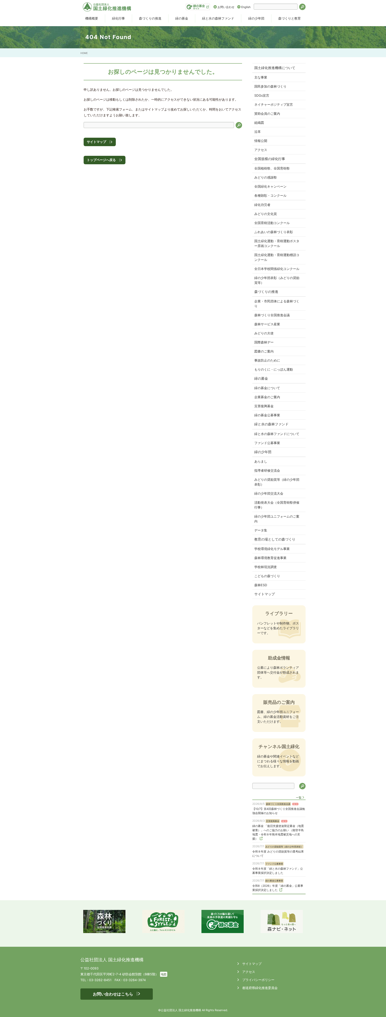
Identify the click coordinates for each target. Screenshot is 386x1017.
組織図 (259, 123)
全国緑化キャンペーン (270, 186)
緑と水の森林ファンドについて (276, 434)
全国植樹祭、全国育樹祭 (272, 168)
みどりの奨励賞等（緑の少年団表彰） (276, 481)
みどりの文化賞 (265, 214)
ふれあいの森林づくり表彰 (273, 232)
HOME (84, 53)
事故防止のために (267, 360)
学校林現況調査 (265, 567)
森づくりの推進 (150, 18)
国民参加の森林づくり (270, 86)
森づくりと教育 (289, 18)
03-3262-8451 (100, 980)
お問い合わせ (226, 7)
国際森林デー (264, 342)
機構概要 (91, 18)
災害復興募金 (264, 406)
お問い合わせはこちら (113, 994)
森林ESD (260, 585)
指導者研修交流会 (267, 470)
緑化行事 (118, 18)
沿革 (257, 132)
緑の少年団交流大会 (268, 493)
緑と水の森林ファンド (218, 18)
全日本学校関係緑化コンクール (276, 269)
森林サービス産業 (267, 324)
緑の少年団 (256, 18)
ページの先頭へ (377, 1008)
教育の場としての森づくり (274, 539)
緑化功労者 (262, 205)
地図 (163, 974)
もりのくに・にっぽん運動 (273, 369)
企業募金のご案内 (267, 397)
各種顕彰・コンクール (270, 195)
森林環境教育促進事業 (270, 558)
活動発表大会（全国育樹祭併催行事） (276, 504)
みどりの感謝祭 (265, 177)
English (245, 7)
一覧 (299, 797)
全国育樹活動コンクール (272, 223)
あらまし (260, 461)
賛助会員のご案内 (267, 114)
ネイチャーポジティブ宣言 (273, 104)
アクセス (260, 150)
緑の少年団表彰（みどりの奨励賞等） (276, 280)
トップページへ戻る (101, 160)
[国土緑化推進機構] (107, 6)
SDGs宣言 (261, 95)
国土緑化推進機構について (274, 68)
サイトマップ (96, 142)
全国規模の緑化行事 (269, 159)
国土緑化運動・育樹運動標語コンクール (276, 257)
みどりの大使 (264, 333)
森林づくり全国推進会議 (272, 315)
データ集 (260, 530)
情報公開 (260, 141)
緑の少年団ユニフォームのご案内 (276, 518)
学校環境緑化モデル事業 (272, 549)
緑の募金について (267, 388)
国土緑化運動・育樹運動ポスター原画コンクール (276, 243)
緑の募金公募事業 (267, 415)
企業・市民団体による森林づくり (276, 303)
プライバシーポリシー (257, 980)
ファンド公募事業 (267, 443)
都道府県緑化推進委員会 (259, 988)
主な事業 (260, 77)
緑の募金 (181, 18)
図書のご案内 (264, 351)
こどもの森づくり (267, 576)
